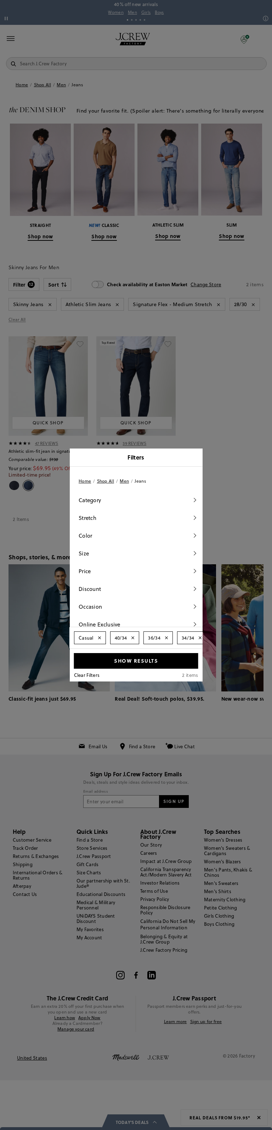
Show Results (136, 660)
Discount (90, 589)
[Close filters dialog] (195, 458)
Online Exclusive (99, 624)
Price (85, 571)
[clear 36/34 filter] (166, 638)
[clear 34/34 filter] (200, 638)
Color (85, 535)
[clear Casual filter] (99, 638)
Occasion (90, 606)
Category (90, 500)
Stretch (87, 518)
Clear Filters (87, 675)
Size (84, 553)
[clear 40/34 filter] (133, 638)
